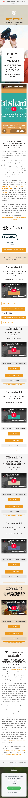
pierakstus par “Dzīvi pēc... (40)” (18, 670)
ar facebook (14, 368)
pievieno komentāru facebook (13, 317)
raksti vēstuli (8, 322)
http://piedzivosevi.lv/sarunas (17, 741)
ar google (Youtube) (14, 375)
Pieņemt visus (14, 788)
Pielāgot (14, 783)
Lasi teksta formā (9, 303)
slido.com (4, 192)
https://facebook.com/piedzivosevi (11, 754)
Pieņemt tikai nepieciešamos (14, 792)
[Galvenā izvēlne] (2, 8)
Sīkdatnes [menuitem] (14, 770)
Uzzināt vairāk (17, 781)
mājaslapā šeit (6, 188)
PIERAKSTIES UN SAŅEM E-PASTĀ (13, 309)
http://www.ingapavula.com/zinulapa (14, 750)
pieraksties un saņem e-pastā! (14, 250)
